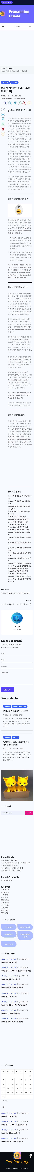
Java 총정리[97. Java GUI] (9, 860)
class (20, 267)
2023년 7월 (5, 913)
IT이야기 (9, 927)
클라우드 (9, 944)
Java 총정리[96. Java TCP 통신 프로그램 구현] (15, 863)
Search (29, 813)
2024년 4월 (5, 890)
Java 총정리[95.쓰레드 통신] (10, 865)
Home (3, 68)
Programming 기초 (25, 936)
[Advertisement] (17, 48)
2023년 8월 (5, 910)
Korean (8, 934)
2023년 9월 (5, 908)
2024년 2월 (5, 895)
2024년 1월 (4, 897)
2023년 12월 (5, 900)
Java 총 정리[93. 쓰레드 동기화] (11, 871)
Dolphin (8, 715)
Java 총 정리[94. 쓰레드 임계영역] (12, 868)
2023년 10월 (5, 905)
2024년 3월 (5, 892)
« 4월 (3, 1107)
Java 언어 (11, 68)
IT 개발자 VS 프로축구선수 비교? (15, 711)
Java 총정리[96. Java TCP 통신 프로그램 (14, 1005)
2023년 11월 (5, 903)
